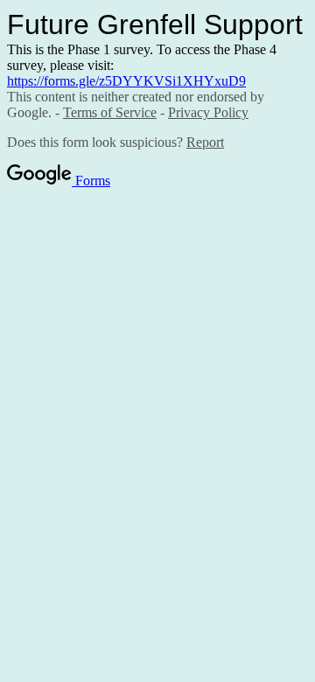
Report (205, 142)
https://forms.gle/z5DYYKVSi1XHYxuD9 (126, 80)
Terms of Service (110, 112)
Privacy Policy (208, 112)
